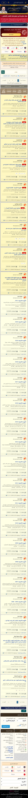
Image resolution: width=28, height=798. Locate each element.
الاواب (21, 224)
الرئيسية (16, 787)
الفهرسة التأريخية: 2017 (20, 381)
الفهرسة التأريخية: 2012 (20, 483)
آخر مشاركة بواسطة (3, 91)
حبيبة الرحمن (19, 160)
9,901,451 (3, 59)
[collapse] (2, 714)
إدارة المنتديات (23, 58)
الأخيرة (5, 80)
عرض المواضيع (22, 75)
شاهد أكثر (13, 128)
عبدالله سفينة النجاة (18, 96)
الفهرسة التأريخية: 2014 (20, 441)
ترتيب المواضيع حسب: (10, 718)
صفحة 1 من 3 (22, 80)
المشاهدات (9, 91)
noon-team (19, 183)
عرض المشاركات (13, 75)
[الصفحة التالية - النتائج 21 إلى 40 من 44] (9, 80)
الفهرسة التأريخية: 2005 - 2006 (18, 601)
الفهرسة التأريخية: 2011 (20, 503)
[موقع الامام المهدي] (18, 2)
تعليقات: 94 (21, 242)
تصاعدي (23, 725)
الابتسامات (10, 748)
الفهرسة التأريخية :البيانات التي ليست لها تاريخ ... (15, 620)
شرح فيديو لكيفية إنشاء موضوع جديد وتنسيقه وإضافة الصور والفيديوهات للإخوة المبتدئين (15, 279)
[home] (26, 25)
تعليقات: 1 (22, 609)
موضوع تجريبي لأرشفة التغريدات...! (12, 208)
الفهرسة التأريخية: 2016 (20, 403)
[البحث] (3, 72)
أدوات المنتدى (21, 86)
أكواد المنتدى (9, 747)
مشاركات (14, 91)
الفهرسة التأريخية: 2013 (20, 461)
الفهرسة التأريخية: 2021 (20, 300)
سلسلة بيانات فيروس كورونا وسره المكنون (12, 30)
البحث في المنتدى (8, 86)
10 (16, 238)
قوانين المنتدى (9, 757)
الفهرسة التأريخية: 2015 (20, 421)
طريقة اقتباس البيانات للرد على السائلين (13, 144)
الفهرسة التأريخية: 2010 (20, 523)
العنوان (24, 91)
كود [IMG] (10, 750)
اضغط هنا (11, 34)
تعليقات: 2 (22, 133)
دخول (4, 2)
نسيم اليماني (19, 248)
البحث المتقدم (6, 75)
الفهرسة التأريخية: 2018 (20, 361)
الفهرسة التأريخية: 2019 (20, 340)
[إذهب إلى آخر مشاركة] (3, 114)
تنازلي (18, 725)
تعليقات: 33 (21, 176)
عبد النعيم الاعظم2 (18, 676)
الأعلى (23, 710)
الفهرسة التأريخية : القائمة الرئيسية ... (13, 187)
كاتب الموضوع (19, 91)
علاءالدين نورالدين (18, 204)
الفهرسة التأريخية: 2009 (20, 543)
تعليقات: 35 (21, 693)
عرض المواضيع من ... (22, 718)
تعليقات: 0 (22, 153)
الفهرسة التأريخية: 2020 (20, 321)
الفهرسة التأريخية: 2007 (20, 581)
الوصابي (20, 273)
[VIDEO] (11, 752)
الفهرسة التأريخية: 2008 (20, 561)
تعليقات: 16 (21, 266)
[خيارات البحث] (8, 2)
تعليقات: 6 (22, 110)
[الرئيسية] (25, 2)
